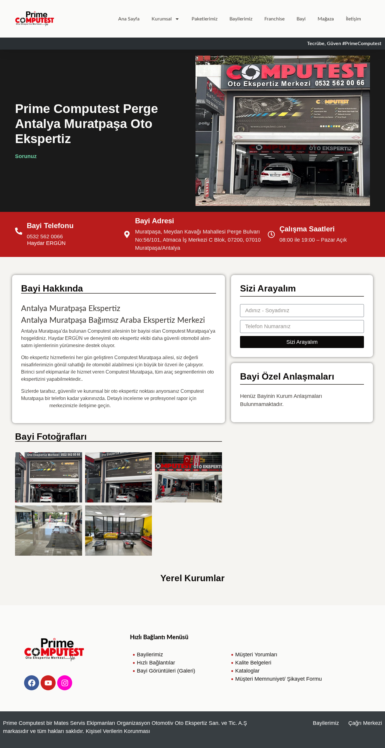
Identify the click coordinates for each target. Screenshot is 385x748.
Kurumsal (162, 19)
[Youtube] (48, 682)
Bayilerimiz (240, 19)
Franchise (274, 19)
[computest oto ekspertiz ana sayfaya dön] (34, 19)
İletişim (353, 19)
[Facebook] (31, 682)
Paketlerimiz (204, 19)
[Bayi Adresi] (127, 234)
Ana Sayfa (129, 19)
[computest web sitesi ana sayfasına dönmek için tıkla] (54, 650)
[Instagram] (64, 682)
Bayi (301, 19)
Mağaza (326, 19)
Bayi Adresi (154, 221)
